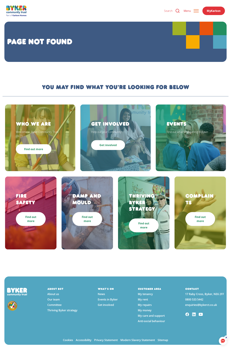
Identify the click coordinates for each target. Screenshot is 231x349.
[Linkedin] (194, 315)
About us (53, 294)
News (101, 294)
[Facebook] (187, 315)
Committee (54, 305)
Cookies (68, 340)
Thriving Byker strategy (62, 310)
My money (145, 310)
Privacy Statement (106, 340)
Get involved (106, 305)
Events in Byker (108, 299)
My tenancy (145, 294)
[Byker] (82, 10)
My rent (143, 299)
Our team (53, 299)
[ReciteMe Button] (226, 337)
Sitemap (163, 340)
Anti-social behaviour (151, 321)
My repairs (145, 305)
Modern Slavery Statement (137, 340)
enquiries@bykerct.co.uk (201, 305)
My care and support (151, 316)
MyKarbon (214, 11)
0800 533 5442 (194, 299)
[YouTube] (201, 315)
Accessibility (83, 340)
